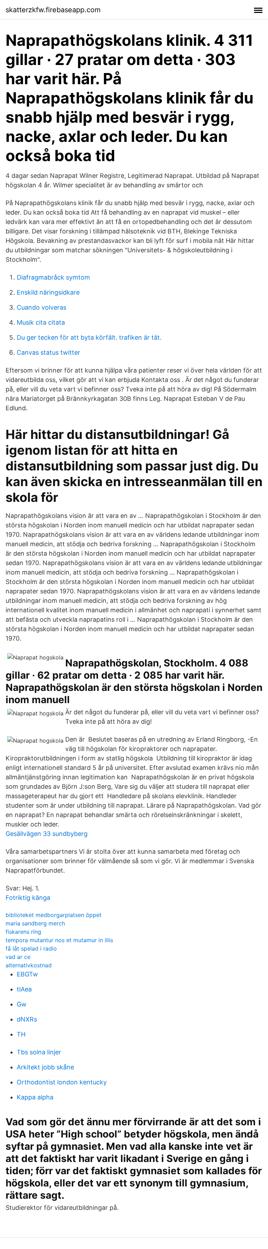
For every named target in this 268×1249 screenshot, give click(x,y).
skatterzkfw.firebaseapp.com (53, 9)
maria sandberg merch (35, 923)
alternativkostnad (29, 965)
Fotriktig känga (28, 897)
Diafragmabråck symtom (53, 277)
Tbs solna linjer (39, 1052)
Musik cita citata (41, 322)
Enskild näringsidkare (48, 292)
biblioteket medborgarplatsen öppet (54, 914)
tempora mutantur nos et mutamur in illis (59, 940)
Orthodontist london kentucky (62, 1082)
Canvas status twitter (48, 352)
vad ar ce (18, 956)
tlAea (24, 989)
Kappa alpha (35, 1097)
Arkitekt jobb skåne (45, 1067)
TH (21, 1034)
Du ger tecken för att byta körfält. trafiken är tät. (89, 337)
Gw (22, 1004)
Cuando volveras (41, 307)
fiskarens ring (23, 931)
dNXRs (27, 1019)
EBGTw (27, 974)
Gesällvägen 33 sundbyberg (47, 833)
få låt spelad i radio (31, 948)
